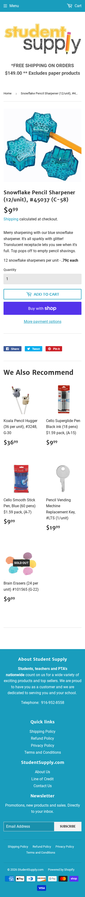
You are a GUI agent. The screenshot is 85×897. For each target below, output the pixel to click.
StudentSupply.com (30, 869)
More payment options (42, 321)
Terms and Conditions (42, 752)
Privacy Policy (42, 745)
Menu (14, 6)
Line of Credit (42, 779)
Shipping (11, 219)
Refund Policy (42, 738)
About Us (42, 772)
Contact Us (43, 786)
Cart (77, 6)
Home (8, 93)
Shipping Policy (42, 731)
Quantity (10, 270)
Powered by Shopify (61, 869)
